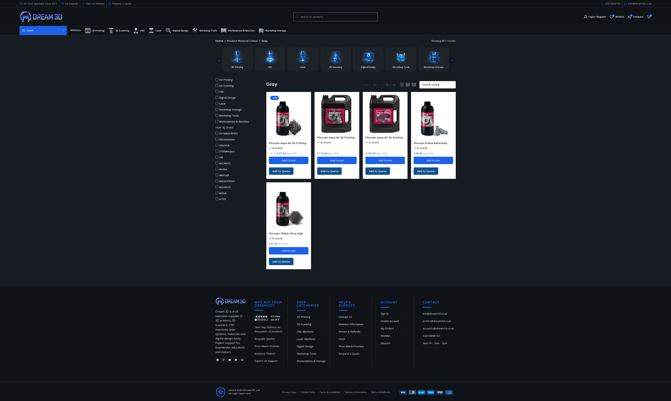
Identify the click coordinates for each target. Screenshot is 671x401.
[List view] (402, 84)
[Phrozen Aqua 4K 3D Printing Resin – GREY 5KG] (337, 114)
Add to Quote (281, 171)
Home (219, 40)
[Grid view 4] (414, 84)
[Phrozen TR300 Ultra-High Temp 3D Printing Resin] (288, 207)
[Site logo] (40, 16)
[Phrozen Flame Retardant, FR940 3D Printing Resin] (433, 117)
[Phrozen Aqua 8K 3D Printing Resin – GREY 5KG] (385, 114)
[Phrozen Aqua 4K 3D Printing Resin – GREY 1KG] (288, 117)
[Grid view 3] (407, 84)
